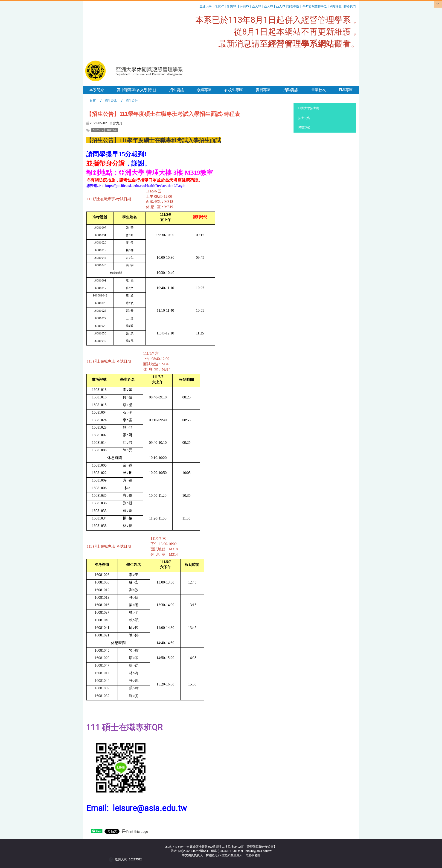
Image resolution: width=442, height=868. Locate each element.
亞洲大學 (206, 6)
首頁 (93, 100)
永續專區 (204, 90)
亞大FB (256, 6)
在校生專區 (233, 90)
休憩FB (231, 6)
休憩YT (219, 6)
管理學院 (293, 6)
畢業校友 (318, 90)
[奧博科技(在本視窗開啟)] (112, 859)
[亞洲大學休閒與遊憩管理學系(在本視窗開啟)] (136, 71)
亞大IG (268, 6)
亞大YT (280, 6)
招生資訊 (176, 90)
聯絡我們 (350, 6)
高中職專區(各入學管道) (136, 90)
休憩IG (244, 6)
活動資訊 (290, 90)
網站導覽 (336, 6)
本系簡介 (96, 90)
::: (198, 5)
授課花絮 (304, 127)
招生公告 (304, 118)
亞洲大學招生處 (308, 108)
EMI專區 (346, 90)
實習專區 (263, 90)
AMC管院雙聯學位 (314, 6)
